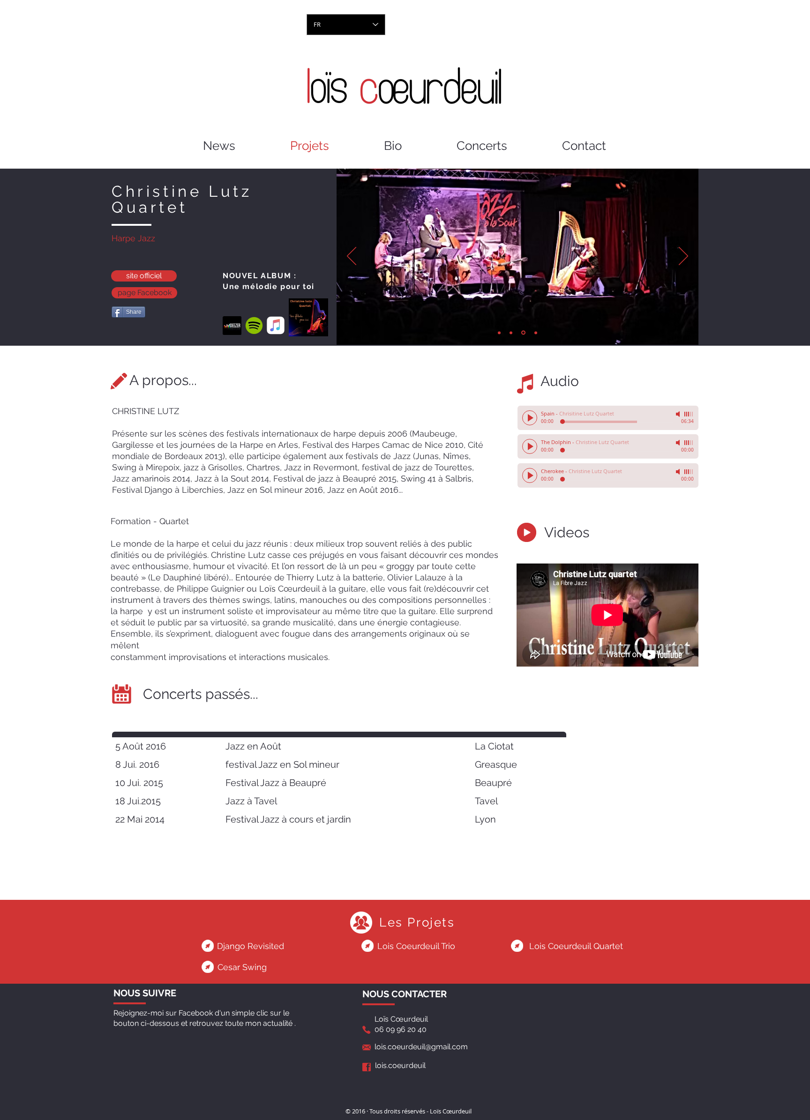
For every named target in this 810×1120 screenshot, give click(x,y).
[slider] (689, 414)
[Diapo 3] (523, 333)
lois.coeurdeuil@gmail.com (421, 1046)
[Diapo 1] (499, 332)
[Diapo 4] (535, 332)
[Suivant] (683, 257)
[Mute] (678, 414)
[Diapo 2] (511, 332)
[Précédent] (351, 257)
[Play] (529, 418)
